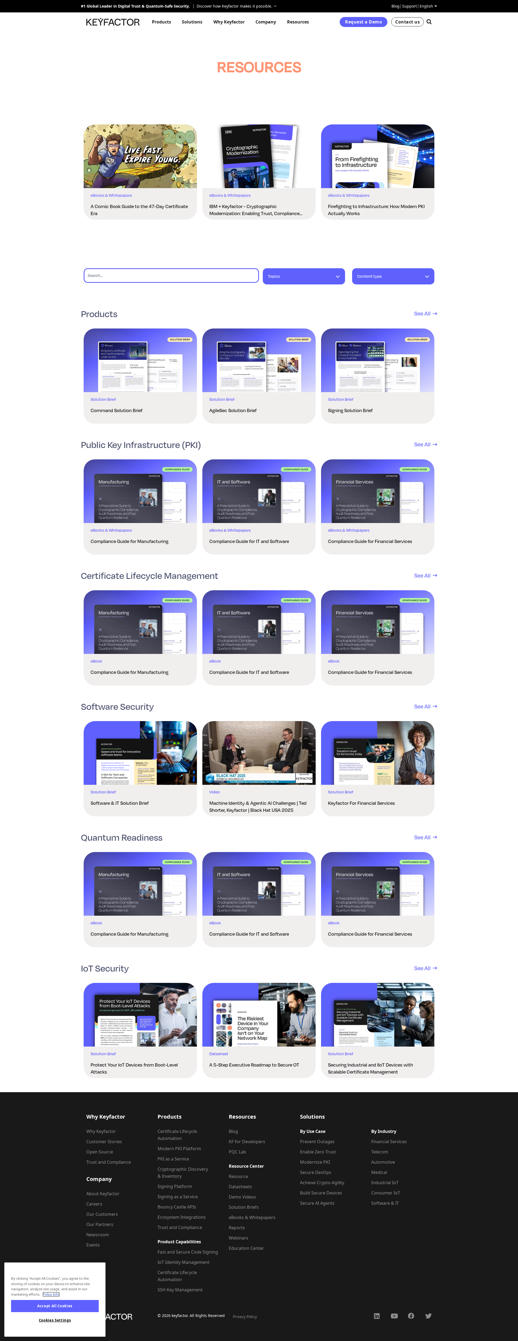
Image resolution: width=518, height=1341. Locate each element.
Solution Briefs (244, 1207)
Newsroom (97, 1235)
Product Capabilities (179, 1242)
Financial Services (389, 1142)
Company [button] (265, 22)
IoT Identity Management (183, 1262)
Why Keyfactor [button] (229, 22)
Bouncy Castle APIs (177, 1207)
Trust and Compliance (108, 1162)
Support (409, 6)
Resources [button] (298, 22)
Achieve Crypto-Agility (322, 1183)
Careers (94, 1204)
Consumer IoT (385, 1193)
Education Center (246, 1248)
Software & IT (385, 1203)
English (426, 6)
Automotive (383, 1162)
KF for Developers (247, 1142)
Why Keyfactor (101, 1131)
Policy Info (51, 1294)
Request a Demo (363, 22)
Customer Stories (104, 1142)
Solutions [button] (192, 22)
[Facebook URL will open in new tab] (411, 1316)
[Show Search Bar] (429, 22)
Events (93, 1245)
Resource (238, 1176)
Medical (379, 1172)
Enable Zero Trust (318, 1152)
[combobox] (304, 279)
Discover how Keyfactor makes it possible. (232, 6)
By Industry (383, 1131)
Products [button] (161, 22)
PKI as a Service (173, 1159)
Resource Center (246, 1166)
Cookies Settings (55, 1320)
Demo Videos (242, 1197)
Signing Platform (175, 1186)
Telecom (379, 1152)
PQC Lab (237, 1152)
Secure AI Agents (317, 1203)
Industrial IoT (384, 1183)
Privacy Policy (245, 1316)
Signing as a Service (178, 1197)
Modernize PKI (315, 1162)
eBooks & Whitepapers (252, 1217)
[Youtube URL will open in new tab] (394, 1316)
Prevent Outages (317, 1142)
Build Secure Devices (321, 1193)
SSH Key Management (180, 1290)
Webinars (238, 1238)
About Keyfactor (103, 1194)
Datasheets (240, 1187)
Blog (395, 6)
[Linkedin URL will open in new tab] (376, 1316)
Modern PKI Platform (179, 1149)
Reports (237, 1228)
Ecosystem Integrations (182, 1217)
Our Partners (99, 1224)
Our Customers (102, 1214)
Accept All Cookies (55, 1305)
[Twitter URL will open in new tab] (428, 1316)
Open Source (99, 1152)
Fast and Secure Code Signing (188, 1252)
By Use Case (312, 1131)
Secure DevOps (315, 1172)
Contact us (407, 22)
